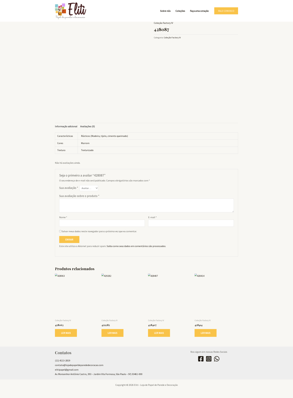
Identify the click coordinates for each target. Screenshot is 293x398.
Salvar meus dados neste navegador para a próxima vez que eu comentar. (99, 231)
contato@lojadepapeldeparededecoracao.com (79, 365)
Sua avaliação (68, 188)
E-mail (152, 217)
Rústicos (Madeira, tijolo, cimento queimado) (104, 135)
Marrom (85, 143)
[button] (226, 10)
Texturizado (87, 150)
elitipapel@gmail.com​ (66, 369)
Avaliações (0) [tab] (87, 126)
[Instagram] (209, 359)
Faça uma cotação (199, 10)
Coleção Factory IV (163, 22)
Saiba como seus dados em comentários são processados (136, 246)
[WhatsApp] (217, 359)
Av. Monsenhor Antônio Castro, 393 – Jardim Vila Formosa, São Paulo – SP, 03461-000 (98, 374)
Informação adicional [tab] (66, 126)
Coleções (180, 10)
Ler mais (66, 332)
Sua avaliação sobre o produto (79, 196)
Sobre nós (165, 10)
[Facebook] (201, 359)
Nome (63, 217)
